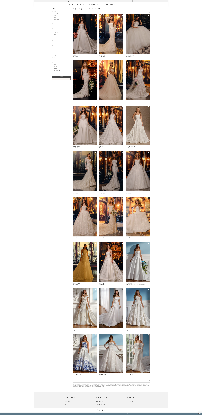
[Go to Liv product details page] (111, 34)
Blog (66, 404)
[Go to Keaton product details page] (111, 216)
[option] (85, 36)
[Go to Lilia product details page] (111, 125)
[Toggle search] (134, 1)
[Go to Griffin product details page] (85, 80)
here (128, 413)
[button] (68, 38)
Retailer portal (130, 401)
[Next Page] (149, 380)
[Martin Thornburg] (77, 4)
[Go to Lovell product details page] (85, 216)
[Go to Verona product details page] (85, 34)
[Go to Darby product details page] (138, 216)
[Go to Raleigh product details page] (138, 171)
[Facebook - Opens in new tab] (97, 410)
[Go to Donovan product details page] (138, 34)
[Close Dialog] (200, 413)
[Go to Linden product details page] (111, 262)
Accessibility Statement (100, 404)
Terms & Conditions (99, 401)
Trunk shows (67, 401)
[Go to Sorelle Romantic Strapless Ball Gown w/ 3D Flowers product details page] (111, 353)
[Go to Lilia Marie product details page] (138, 125)
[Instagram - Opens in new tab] (100, 410)
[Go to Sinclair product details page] (85, 262)
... (146, 380)
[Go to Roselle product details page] (85, 125)
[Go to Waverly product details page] (111, 171)
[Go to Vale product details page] (138, 80)
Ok (199, 413)
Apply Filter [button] (61, 76)
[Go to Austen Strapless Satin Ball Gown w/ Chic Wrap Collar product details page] (111, 308)
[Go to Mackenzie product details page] (111, 80)
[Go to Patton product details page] (85, 171)
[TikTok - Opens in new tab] (105, 410)
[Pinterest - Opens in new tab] (102, 410)
